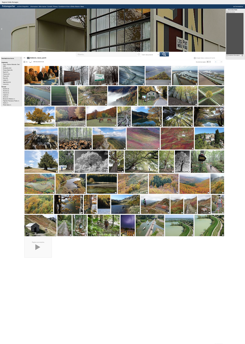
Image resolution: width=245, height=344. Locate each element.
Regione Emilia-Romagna (10, 2)
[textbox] (106, 54)
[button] (118, 49)
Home (24, 58)
